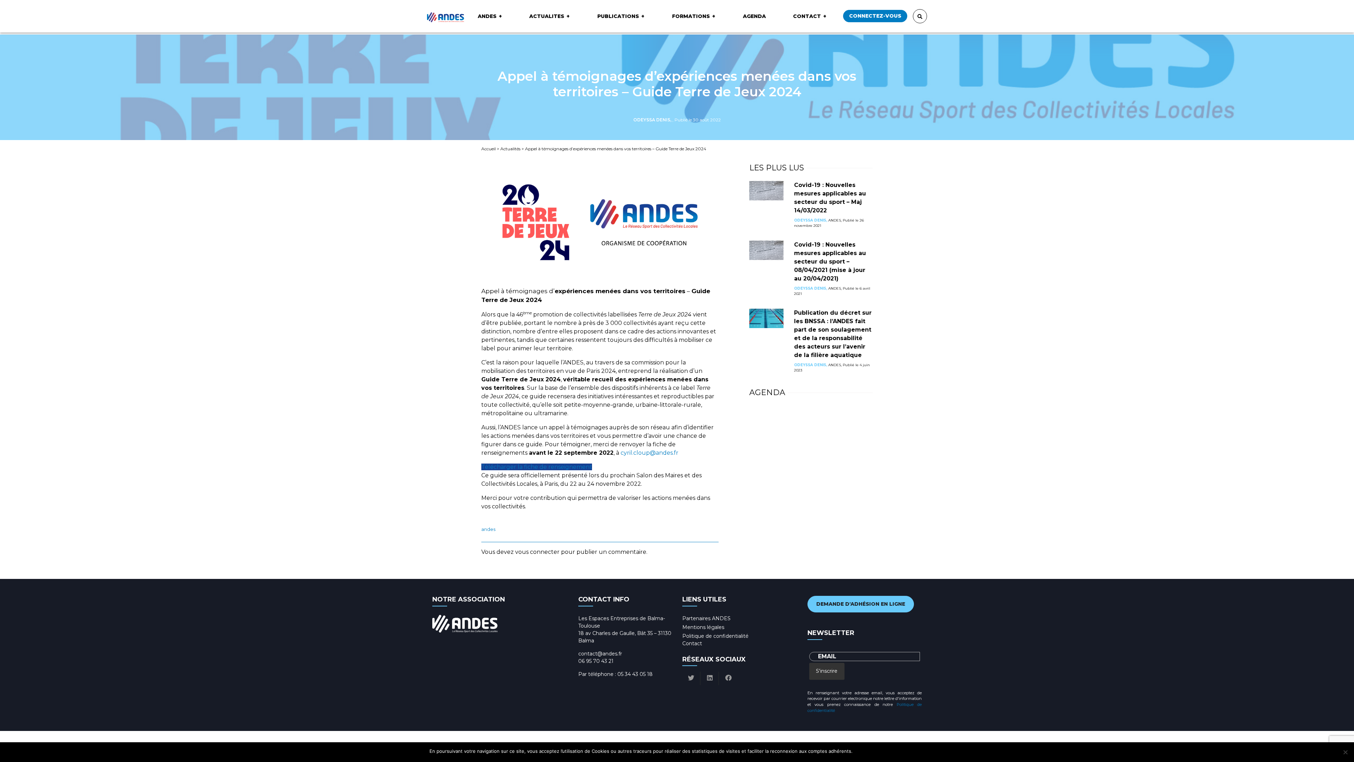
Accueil (488, 148)
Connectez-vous (875, 16)
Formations (691, 16)
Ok (859, 751)
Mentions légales (703, 627)
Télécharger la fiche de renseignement (536, 467)
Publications (618, 16)
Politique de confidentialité (715, 636)
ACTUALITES (546, 16)
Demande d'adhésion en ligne (860, 604)
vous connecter (537, 552)
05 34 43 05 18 (635, 674)
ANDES (487, 16)
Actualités (510, 148)
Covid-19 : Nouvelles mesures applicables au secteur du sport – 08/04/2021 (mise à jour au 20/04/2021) (830, 261)
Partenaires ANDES (706, 618)
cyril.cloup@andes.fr (649, 452)
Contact (807, 16)
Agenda (754, 16)
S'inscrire (826, 671)
